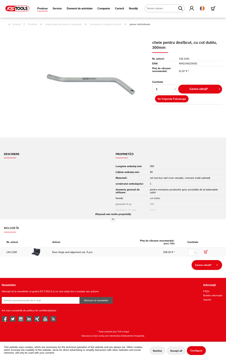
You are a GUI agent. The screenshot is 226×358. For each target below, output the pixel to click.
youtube (45, 319)
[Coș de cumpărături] (214, 8)
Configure (196, 350)
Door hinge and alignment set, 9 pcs (72, 252)
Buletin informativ (212, 295)
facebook (4, 319)
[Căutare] (180, 8)
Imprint (207, 299)
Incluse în (11, 227)
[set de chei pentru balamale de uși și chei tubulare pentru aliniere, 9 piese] (39, 252)
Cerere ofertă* (198, 89)
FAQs (206, 291)
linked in (29, 319)
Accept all (176, 350)
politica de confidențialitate (41, 310)
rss (53, 319)
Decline (157, 350)
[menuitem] (42, 8)
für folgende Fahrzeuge (172, 98)
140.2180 (11, 252)
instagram (21, 319)
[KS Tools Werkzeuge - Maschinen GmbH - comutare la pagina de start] (17, 8)
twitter (13, 319)
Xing (37, 319)
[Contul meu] (192, 8)
